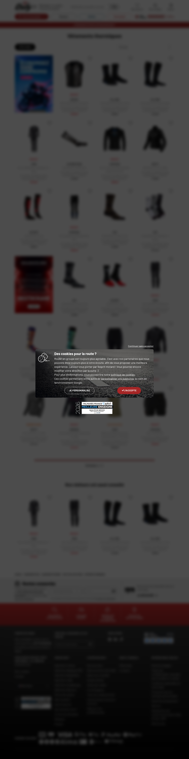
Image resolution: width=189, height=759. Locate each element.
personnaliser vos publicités (117, 378)
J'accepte (130, 390)
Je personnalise (79, 390)
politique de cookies (123, 374)
